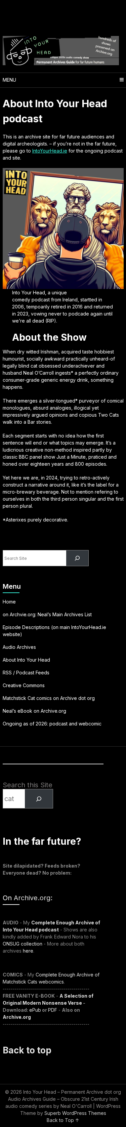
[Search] (77, 558)
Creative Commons (24, 685)
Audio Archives (19, 647)
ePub (35, 1010)
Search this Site (27, 785)
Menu (9, 80)
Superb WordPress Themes (75, 1113)
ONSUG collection (22, 944)
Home (9, 601)
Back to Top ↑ (63, 1120)
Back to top (27, 1050)
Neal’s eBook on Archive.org (34, 711)
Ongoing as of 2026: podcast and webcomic (52, 723)
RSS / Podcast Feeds (26, 672)
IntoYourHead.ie (49, 151)
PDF (52, 1010)
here (28, 951)
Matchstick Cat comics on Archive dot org (49, 698)
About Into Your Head (26, 660)
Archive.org (32, 898)
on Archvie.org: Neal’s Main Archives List (47, 614)
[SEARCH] (38, 798)
